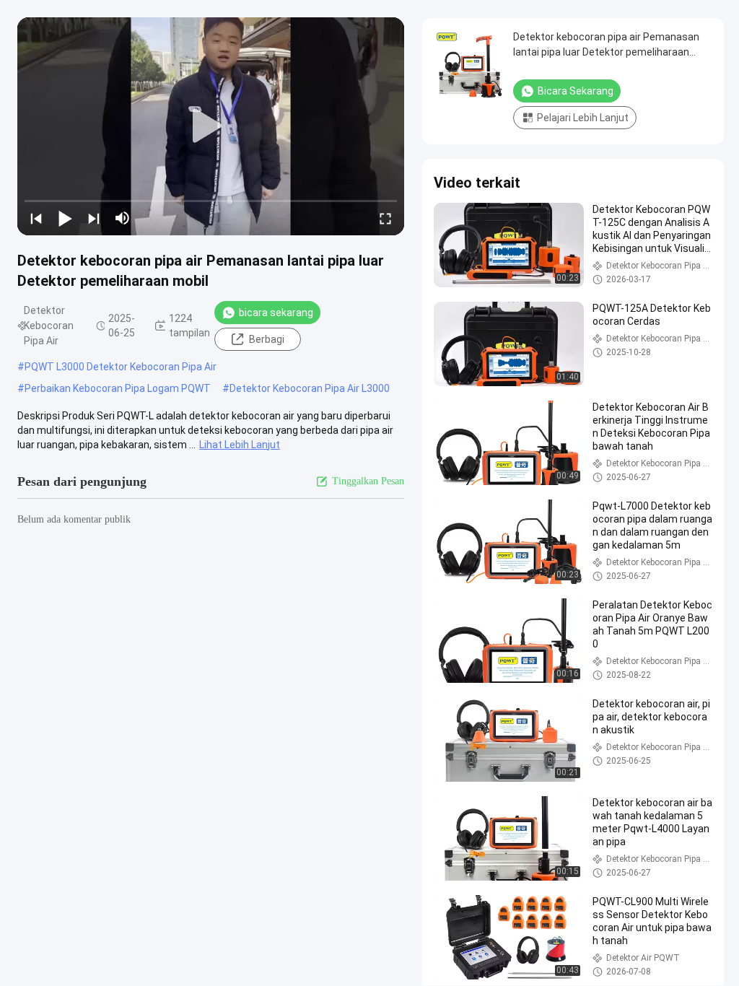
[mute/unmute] (122, 218)
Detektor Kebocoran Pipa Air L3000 (309, 388)
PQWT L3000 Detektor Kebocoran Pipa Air (121, 366)
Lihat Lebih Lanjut (239, 444)
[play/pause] (65, 218)
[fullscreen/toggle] (385, 218)
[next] (93, 218)
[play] (211, 126)
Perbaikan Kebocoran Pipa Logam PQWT (118, 388)
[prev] (36, 218)
